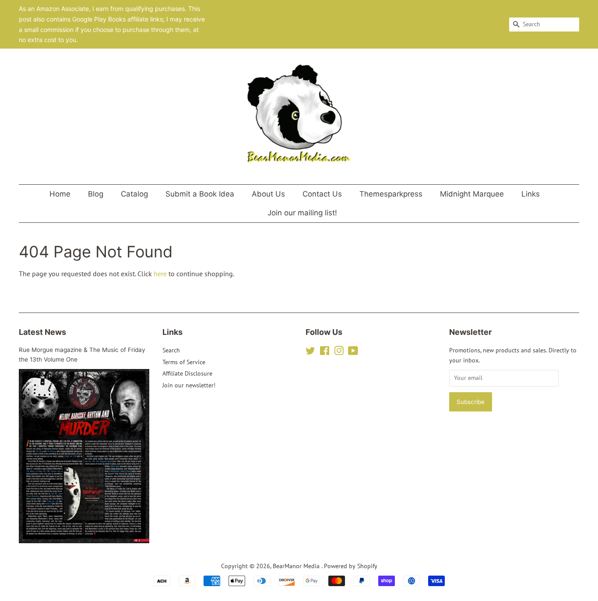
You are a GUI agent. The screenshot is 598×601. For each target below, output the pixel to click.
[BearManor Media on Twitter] (310, 352)
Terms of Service (183, 362)
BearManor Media (297, 566)
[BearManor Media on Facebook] (325, 352)
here (160, 273)
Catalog (134, 194)
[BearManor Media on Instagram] (339, 352)
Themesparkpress (390, 194)
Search (171, 350)
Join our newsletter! (188, 385)
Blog (95, 194)
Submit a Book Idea (199, 194)
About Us (268, 194)
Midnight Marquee (472, 194)
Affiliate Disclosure (187, 373)
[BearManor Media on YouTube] (353, 352)
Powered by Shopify (350, 566)
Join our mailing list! (302, 212)
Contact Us (322, 194)
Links (530, 194)
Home (59, 194)
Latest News (42, 332)
